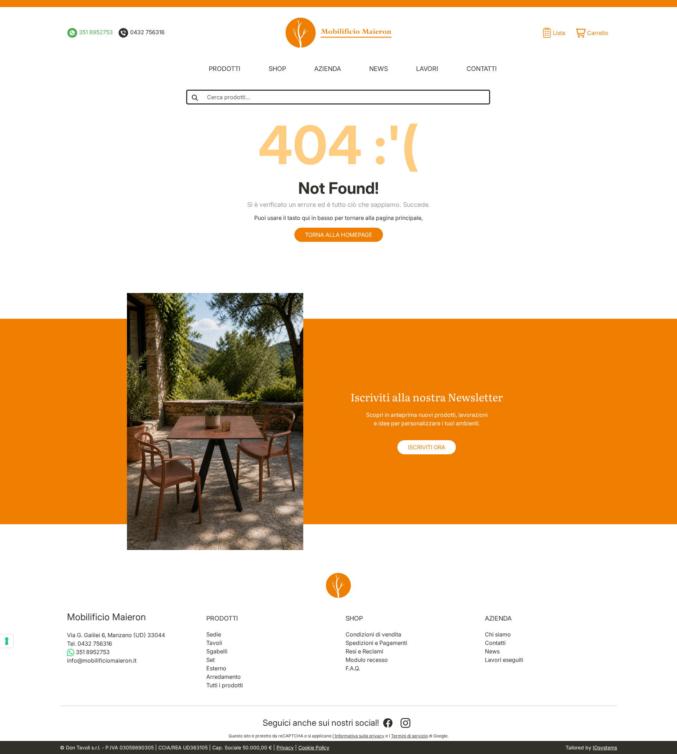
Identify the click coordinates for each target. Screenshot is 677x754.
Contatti (481, 68)
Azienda (327, 68)
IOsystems (605, 747)
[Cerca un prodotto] (194, 97)
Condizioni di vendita (373, 634)
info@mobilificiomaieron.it (101, 660)
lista (559, 32)
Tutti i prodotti (224, 685)
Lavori (427, 68)
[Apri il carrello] (591, 33)
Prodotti (224, 68)
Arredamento (223, 676)
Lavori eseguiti (504, 659)
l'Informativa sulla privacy (358, 735)
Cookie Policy (313, 747)
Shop (277, 68)
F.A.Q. (353, 668)
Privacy (285, 747)
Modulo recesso (367, 659)
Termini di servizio (409, 735)
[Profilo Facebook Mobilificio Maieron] (388, 723)
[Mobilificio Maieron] (338, 33)
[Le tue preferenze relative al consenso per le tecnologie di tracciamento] (6, 641)
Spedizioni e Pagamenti (376, 642)
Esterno (216, 668)
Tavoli (214, 642)
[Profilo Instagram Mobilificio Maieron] (405, 723)
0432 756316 (147, 32)
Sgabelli (216, 651)
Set (210, 659)
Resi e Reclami (364, 651)
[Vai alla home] (338, 585)
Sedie (213, 634)
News (378, 68)
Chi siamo (498, 634)
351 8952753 (95, 32)
